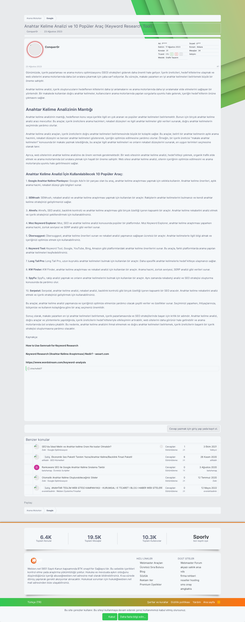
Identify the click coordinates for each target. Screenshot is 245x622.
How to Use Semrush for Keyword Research (52, 345)
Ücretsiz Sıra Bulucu (151, 567)
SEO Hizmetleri (57, 460)
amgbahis (186, 588)
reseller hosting (189, 580)
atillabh (45, 460)
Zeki (44, 450)
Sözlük (143, 575)
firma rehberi (188, 575)
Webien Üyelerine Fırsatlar (68, 491)
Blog (142, 571)
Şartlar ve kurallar (157, 602)
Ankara (200, 47)
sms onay (186, 584)
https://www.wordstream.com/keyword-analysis (56, 362)
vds (182, 571)
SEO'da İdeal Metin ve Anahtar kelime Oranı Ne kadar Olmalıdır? (76, 446)
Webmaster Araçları (151, 562)
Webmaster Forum (191, 562)
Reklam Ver (146, 580)
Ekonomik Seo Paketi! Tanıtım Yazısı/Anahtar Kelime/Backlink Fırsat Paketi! (92, 456)
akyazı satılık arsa (190, 567)
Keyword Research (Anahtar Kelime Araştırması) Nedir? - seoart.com (67, 353)
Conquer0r (32, 31)
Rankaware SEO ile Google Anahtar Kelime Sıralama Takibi (73, 467)
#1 (218, 66)
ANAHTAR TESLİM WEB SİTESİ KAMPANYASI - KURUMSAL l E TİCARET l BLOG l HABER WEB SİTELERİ (107, 487)
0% (167, 54)
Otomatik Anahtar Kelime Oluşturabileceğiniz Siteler (70, 477)
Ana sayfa (209, 602)
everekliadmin (48, 491)
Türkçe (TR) (34, 602)
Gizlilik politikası (180, 602)
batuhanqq (47, 470)
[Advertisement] (122, 398)
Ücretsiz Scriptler (61, 470)
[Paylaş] (214, 67)
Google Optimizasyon (58, 450)
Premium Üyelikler (150, 584)
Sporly (201, 537)
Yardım (197, 602)
